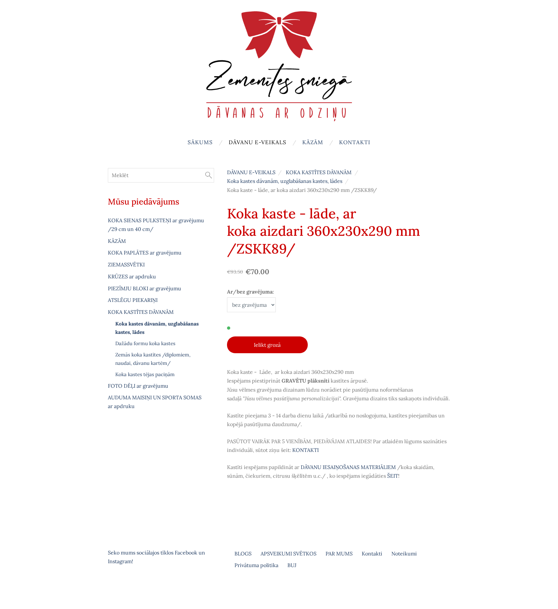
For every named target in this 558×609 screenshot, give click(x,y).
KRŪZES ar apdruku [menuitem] (132, 276)
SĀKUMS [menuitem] (200, 142)
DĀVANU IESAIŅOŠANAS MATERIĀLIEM (348, 467)
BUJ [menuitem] (291, 565)
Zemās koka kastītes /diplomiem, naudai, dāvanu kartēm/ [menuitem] (153, 359)
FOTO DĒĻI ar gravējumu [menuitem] (138, 386)
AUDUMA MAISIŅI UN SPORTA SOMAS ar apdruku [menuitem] (155, 401)
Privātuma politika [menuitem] (256, 565)
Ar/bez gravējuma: (250, 291)
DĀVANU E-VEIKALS (251, 172)
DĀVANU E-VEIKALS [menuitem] (257, 142)
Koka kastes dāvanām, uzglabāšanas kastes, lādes (284, 181)
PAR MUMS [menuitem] (339, 553)
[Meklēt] (208, 175)
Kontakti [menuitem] (354, 142)
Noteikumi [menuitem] (404, 553)
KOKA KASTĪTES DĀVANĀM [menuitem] (141, 312)
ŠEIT (392, 476)
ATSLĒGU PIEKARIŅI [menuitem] (133, 300)
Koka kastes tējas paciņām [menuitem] (145, 374)
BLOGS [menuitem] (243, 553)
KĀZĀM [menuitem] (312, 142)
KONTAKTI (305, 450)
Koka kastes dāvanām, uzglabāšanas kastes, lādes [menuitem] (157, 328)
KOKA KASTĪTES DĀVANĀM (319, 172)
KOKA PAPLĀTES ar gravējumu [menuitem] (144, 252)
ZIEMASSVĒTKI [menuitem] (126, 264)
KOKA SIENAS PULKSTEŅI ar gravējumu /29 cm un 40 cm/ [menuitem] (156, 224)
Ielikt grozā (267, 345)
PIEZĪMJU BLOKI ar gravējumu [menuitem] (144, 288)
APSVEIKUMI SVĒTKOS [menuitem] (288, 553)
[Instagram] (128, 588)
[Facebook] (114, 588)
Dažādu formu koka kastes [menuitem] (145, 343)
